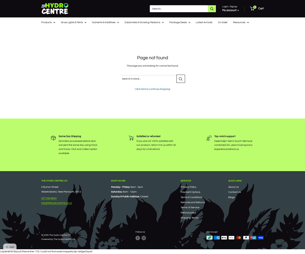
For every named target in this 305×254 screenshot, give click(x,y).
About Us (233, 187)
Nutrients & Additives (103, 22)
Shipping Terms (189, 217)
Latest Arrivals (204, 22)
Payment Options (190, 192)
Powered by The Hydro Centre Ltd (58, 239)
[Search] (212, 8)
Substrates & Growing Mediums (142, 22)
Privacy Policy (188, 187)
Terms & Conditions (191, 197)
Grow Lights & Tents (72, 22)
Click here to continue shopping (152, 89)
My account (229, 10)
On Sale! (222, 22)
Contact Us (234, 192)
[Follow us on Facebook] (138, 238)
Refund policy (188, 212)
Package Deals (178, 22)
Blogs (231, 197)
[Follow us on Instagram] (144, 238)
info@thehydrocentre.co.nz (56, 203)
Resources (239, 22)
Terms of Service (190, 207)
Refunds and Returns (193, 202)
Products (46, 22)
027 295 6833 (49, 198)
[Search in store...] (180, 79)
